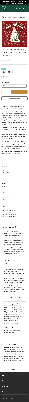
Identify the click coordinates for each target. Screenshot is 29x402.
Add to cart (19, 92)
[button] (23, 8)
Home (2, 16)
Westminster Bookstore (10, 398)
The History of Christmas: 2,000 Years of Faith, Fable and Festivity (13, 18)
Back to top (14, 369)
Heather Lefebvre (6, 60)
